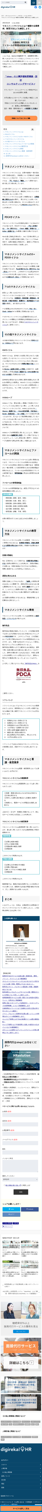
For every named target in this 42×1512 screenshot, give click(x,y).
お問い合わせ (20, 1502)
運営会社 (15, 1504)
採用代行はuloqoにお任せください (17, 156)
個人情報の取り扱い (12, 1185)
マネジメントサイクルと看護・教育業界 (19, 151)
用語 (2, 1484)
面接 (2, 1487)
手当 (10, 1424)
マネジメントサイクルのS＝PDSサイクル (19, 137)
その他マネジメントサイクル (15, 141)
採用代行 (34, 1437)
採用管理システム (18, 1424)
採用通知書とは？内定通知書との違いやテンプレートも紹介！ (21, 1285)
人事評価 (15, 1223)
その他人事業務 (7, 1223)
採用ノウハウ (5, 1476)
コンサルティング (6, 1421)
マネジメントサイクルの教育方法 (16, 146)
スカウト (4, 1464)
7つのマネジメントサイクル (14, 139)
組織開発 (27, 1424)
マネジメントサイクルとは (14, 132)
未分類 (3, 1480)
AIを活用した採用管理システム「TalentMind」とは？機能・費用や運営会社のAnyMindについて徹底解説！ (20, 1292)
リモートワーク (35, 1421)
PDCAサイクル (10, 134)
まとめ (8, 153)
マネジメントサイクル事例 (14, 149)
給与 (33, 1424)
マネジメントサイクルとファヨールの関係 (19, 144)
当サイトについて (7, 1502)
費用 (37, 1424)
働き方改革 (4, 1424)
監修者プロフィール (7, 1496)
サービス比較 (16, 1421)
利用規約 (29, 1502)
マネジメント (8, 1226)
